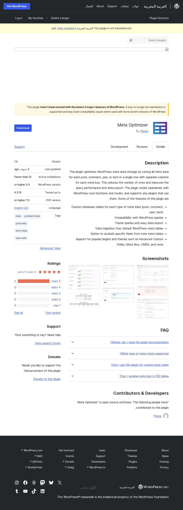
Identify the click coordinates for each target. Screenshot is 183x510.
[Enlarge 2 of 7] (164, 290)
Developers (98, 461)
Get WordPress (17, 6)
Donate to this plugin (47, 379)
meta (18, 216)
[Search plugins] (130, 40)
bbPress (35, 461)
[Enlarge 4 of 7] (129, 269)
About (165, 450)
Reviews (142, 146)
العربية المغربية (127, 487)
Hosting (164, 461)
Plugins (133, 461)
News (165, 456)
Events (70, 456)
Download (23, 127)
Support (19, 146)
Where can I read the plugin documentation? (139, 342)
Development (119, 146)
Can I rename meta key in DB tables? (144, 376)
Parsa (144, 131)
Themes (132, 456)
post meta (21, 223)
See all (18, 312)
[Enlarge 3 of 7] (164, 303)
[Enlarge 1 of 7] (164, 269)
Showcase (131, 450)
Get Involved (66, 450)
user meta (21, 238)
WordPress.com (31, 450)
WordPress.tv (95, 467)
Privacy (164, 467)
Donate (68, 461)
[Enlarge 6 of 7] (95, 269)
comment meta (32, 216)
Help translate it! (63, 28)
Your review (53, 312)
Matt (38, 456)
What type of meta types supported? (144, 353)
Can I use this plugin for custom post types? (140, 365)
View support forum (48, 343)
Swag (69, 467)
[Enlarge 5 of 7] (129, 292)
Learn (102, 450)
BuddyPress (33, 467)
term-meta (21, 230)
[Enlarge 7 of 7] (95, 297)
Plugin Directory (159, 18)
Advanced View (50, 248)
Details (160, 146)
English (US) (21, 207)
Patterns (132, 467)
